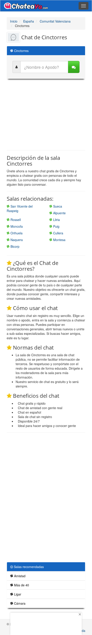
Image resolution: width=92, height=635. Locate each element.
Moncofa (16, 226)
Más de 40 (21, 585)
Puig (55, 226)
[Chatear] (73, 67)
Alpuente (59, 213)
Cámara (19, 603)
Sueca (57, 206)
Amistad (19, 576)
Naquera (16, 239)
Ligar (17, 594)
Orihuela (16, 233)
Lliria (56, 219)
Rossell (15, 219)
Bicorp (14, 246)
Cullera (57, 233)
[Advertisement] (46, 114)
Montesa (58, 239)
